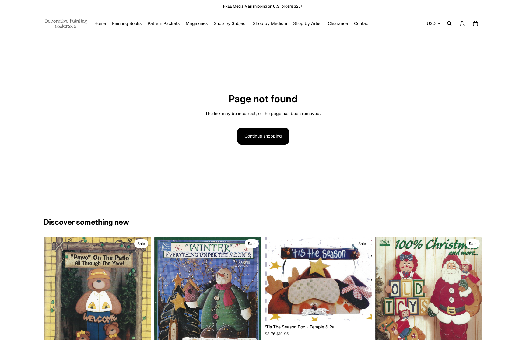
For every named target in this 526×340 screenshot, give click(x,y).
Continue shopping (263, 135)
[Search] (449, 23)
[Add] (362, 312)
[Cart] (475, 23)
